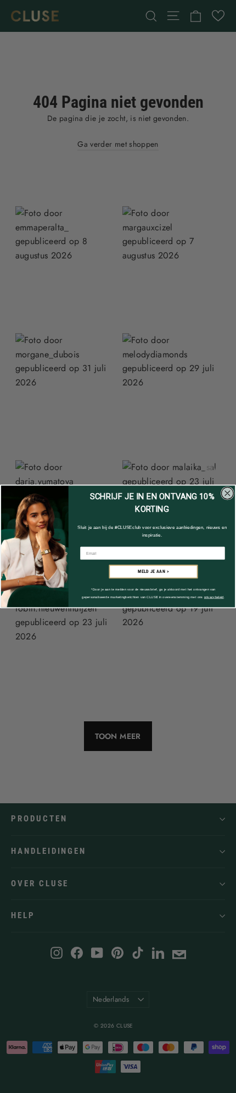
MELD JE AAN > (153, 571)
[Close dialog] (228, 494)
